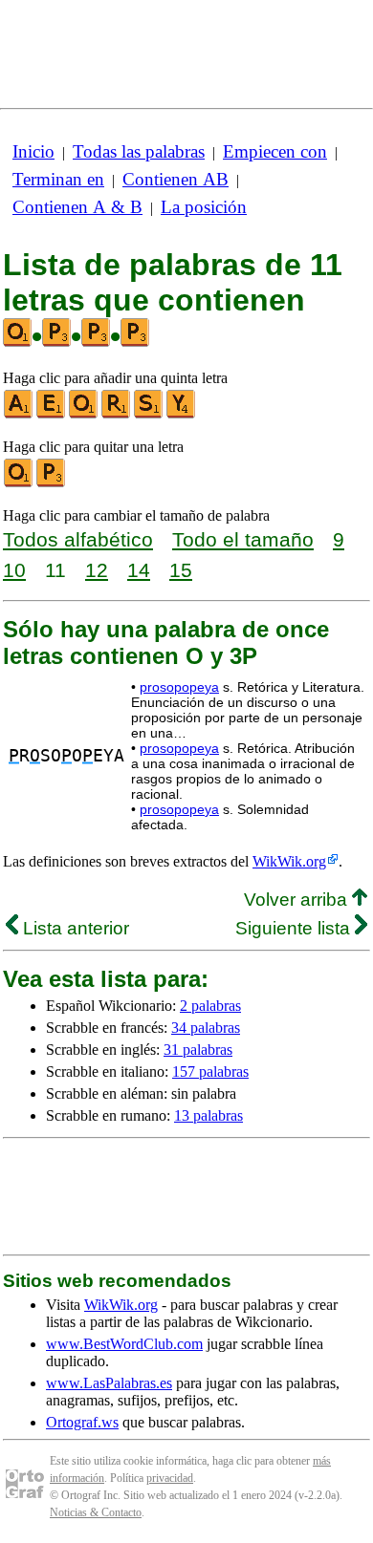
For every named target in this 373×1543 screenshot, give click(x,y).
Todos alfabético (78, 539)
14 (138, 570)
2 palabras (210, 1005)
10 (14, 570)
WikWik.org (289, 861)
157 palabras (210, 1071)
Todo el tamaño (243, 539)
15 (180, 570)
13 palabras (208, 1115)
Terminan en (58, 179)
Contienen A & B (77, 207)
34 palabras (205, 1027)
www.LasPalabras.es (109, 1383)
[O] (84, 414)
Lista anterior (73, 928)
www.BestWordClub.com (124, 1344)
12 (96, 570)
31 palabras (198, 1049)
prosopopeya (179, 687)
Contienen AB (175, 179)
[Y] (181, 414)
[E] (51, 414)
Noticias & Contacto (96, 1512)
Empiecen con (275, 151)
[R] (116, 414)
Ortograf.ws (82, 1422)
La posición (204, 207)
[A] (19, 414)
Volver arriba (298, 899)
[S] (149, 414)
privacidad (169, 1478)
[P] (51, 483)
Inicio (33, 151)
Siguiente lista (295, 928)
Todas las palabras (139, 151)
